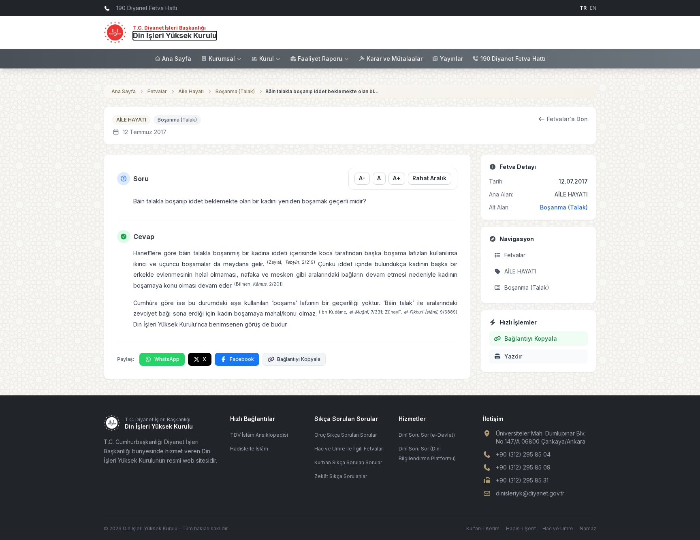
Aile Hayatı (191, 91)
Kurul (266, 58)
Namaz (588, 528)
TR (583, 8)
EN (593, 8)
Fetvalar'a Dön (567, 118)
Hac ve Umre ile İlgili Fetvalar (348, 449)
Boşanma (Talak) (235, 91)
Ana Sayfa (176, 58)
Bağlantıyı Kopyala (298, 359)
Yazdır (513, 356)
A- (362, 178)
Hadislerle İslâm (249, 449)
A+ (396, 178)
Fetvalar (157, 91)
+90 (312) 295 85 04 (523, 454)
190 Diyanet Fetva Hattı (513, 58)
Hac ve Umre (557, 528)
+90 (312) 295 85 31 (522, 480)
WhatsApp (166, 359)
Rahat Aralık (429, 178)
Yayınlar (451, 58)
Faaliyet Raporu (320, 58)
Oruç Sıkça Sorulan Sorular (345, 435)
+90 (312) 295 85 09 (523, 467)
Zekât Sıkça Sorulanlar (340, 476)
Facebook (242, 359)
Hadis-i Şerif (521, 528)
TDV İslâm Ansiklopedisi (259, 435)
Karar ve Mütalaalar (395, 58)
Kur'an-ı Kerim (482, 528)
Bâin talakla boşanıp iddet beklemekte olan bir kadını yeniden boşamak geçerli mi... (322, 91)
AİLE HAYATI (131, 120)
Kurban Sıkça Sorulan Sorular (348, 462)
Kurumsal (222, 58)
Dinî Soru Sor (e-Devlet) (427, 435)
